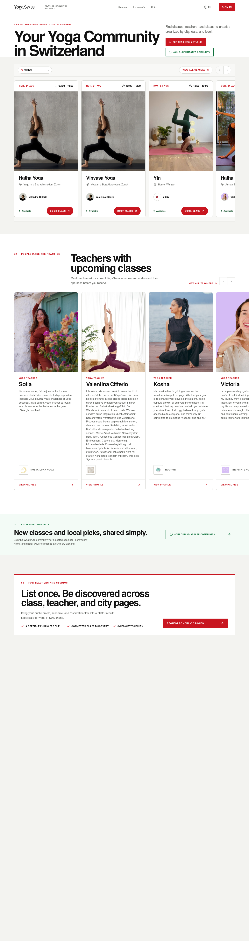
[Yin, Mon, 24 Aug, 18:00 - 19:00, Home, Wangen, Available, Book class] (181, 149)
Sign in (227, 7)
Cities (154, 7)
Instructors (139, 7)
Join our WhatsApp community (191, 52)
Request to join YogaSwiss (185, 623)
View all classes (193, 69)
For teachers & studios (188, 42)
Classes (122, 7)
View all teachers (201, 283)
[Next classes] (227, 70)
